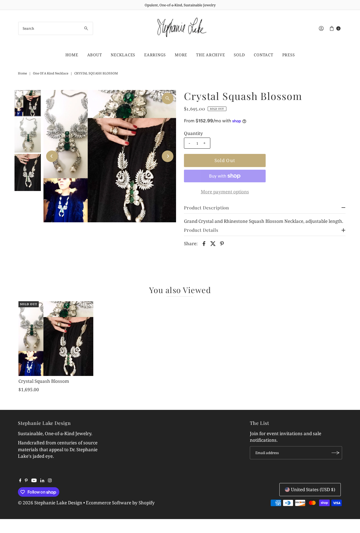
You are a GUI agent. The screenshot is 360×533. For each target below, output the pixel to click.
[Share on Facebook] (204, 243)
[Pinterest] (26, 481)
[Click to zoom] (167, 98)
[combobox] (55, 28)
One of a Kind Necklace (50, 73)
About (94, 54)
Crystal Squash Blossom (43, 381)
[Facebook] (20, 481)
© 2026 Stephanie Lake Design (50, 503)
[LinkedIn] (42, 481)
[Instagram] (50, 481)
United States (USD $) (313, 489)
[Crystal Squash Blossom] (55, 338)
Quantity (193, 133)
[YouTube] (34, 481)
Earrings (155, 54)
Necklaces (123, 54)
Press (288, 54)
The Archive (210, 54)
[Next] (167, 156)
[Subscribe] (335, 452)
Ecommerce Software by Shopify (120, 503)
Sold (239, 54)
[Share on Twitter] (213, 243)
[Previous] (52, 156)
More (181, 54)
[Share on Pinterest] (222, 243)
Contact (263, 54)
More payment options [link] (225, 192)
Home (71, 54)
